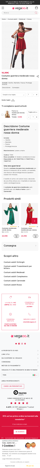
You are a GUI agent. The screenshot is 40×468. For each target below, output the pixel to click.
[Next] (34, 221)
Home (4, 19)
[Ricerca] (35, 13)
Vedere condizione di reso (25, 157)
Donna (29, 19)
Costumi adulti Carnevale (14, 281)
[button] (20, 375)
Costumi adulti (12, 19)
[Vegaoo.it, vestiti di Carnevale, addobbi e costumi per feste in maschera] (20, 8)
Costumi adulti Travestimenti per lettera (18, 267)
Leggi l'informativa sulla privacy (11, 459)
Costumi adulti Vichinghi (14, 262)
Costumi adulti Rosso (13, 285)
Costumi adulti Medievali (14, 272)
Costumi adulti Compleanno (16, 276)
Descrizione (6, 87)
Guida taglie (6, 100)
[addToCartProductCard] (16, 236)
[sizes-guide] (13, 100)
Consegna (15, 87)
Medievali (22, 19)
